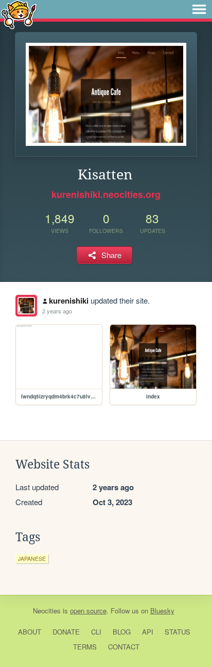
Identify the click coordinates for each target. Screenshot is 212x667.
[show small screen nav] (199, 9)
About (29, 632)
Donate (66, 632)
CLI (96, 632)
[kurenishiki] (26, 305)
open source (88, 610)
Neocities (47, 610)
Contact (123, 647)
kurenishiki (69, 300)
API (147, 632)
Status (177, 632)
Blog (122, 632)
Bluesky (162, 610)
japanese (32, 558)
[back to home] (19, 14)
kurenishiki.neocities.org (106, 194)
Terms (85, 647)
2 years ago (57, 311)
